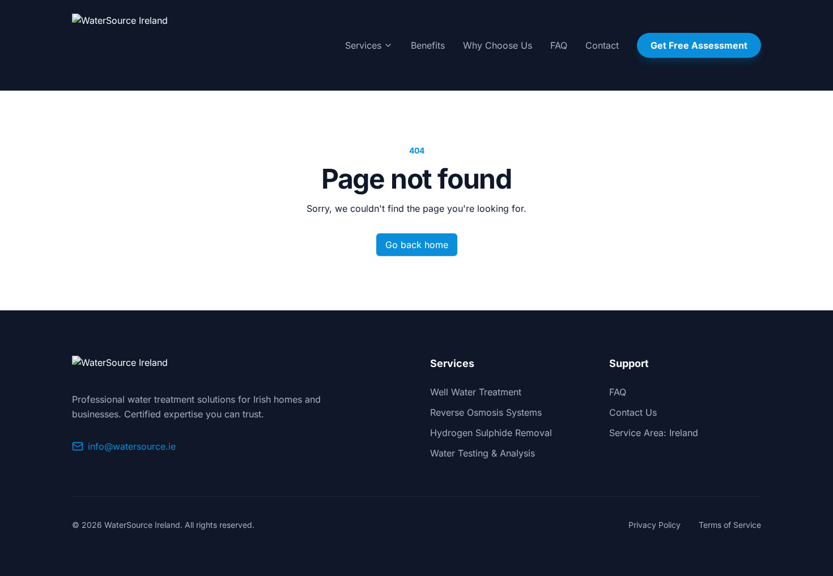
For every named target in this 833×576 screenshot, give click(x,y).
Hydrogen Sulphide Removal (491, 432)
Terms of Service (730, 525)
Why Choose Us (497, 45)
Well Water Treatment (475, 392)
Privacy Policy (654, 525)
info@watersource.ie (132, 446)
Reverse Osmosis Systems (486, 412)
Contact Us (633, 412)
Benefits (428, 45)
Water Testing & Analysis (482, 453)
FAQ (558, 45)
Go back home (416, 244)
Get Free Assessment (699, 45)
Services (363, 45)
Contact (602, 45)
